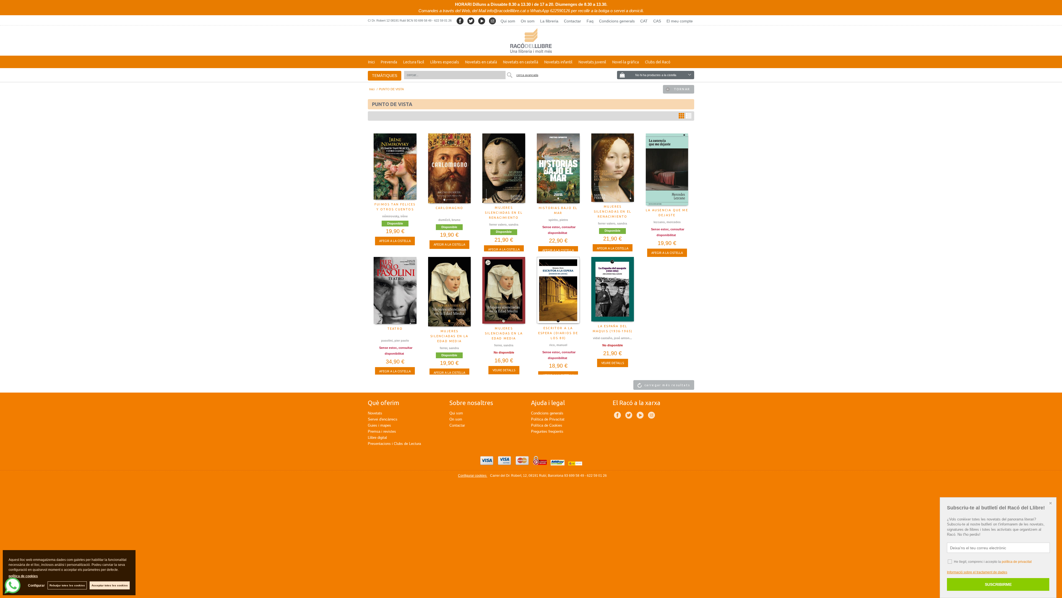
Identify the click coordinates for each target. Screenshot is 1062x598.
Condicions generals (617, 21)
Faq (590, 21)
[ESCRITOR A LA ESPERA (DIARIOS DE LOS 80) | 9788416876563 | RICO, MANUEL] (558, 290)
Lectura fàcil (413, 62)
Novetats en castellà (520, 62)
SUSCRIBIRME (998, 584)
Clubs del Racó (657, 62)
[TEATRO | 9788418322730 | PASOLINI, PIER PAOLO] (395, 290)
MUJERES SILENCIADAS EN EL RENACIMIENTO (503, 212)
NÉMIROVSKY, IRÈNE (395, 216)
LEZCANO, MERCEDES (667, 222)
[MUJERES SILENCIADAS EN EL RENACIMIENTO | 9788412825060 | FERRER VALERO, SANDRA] (612, 167)
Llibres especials (444, 62)
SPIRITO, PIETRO (558, 219)
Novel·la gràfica (625, 62)
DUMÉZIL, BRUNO (449, 219)
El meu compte (680, 21)
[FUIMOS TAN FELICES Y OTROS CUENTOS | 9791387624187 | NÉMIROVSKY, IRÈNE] (395, 166)
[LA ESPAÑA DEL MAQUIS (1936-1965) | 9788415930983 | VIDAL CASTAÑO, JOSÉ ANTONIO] (612, 289)
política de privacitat (1017, 562)
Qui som (508, 21)
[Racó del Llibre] (531, 40)
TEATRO (395, 328)
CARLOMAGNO (449, 208)
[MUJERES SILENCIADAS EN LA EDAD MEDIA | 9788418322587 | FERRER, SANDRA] (449, 291)
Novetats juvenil (592, 62)
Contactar (572, 21)
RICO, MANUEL (558, 345)
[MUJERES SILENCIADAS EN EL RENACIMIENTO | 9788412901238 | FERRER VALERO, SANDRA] (503, 168)
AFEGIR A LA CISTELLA (395, 241)
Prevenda (389, 62)
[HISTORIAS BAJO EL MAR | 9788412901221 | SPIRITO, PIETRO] (558, 168)
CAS (657, 21)
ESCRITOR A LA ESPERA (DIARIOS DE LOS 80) (558, 333)
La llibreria (549, 21)
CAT (644, 21)
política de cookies (23, 576)
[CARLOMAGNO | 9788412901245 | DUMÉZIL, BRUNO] (449, 168)
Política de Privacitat (547, 419)
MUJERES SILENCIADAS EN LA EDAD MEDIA (449, 336)
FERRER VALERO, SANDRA (503, 224)
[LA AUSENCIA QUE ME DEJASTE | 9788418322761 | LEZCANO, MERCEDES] (666, 169)
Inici (371, 62)
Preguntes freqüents (547, 431)
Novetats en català (481, 62)
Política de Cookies (546, 425)
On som (528, 21)
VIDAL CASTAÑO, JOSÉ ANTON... (612, 338)
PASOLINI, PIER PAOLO (395, 340)
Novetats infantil (558, 62)
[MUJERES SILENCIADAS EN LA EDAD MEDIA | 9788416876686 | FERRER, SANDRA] (503, 290)
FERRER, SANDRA (449, 348)
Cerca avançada (527, 75)
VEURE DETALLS (504, 370)
